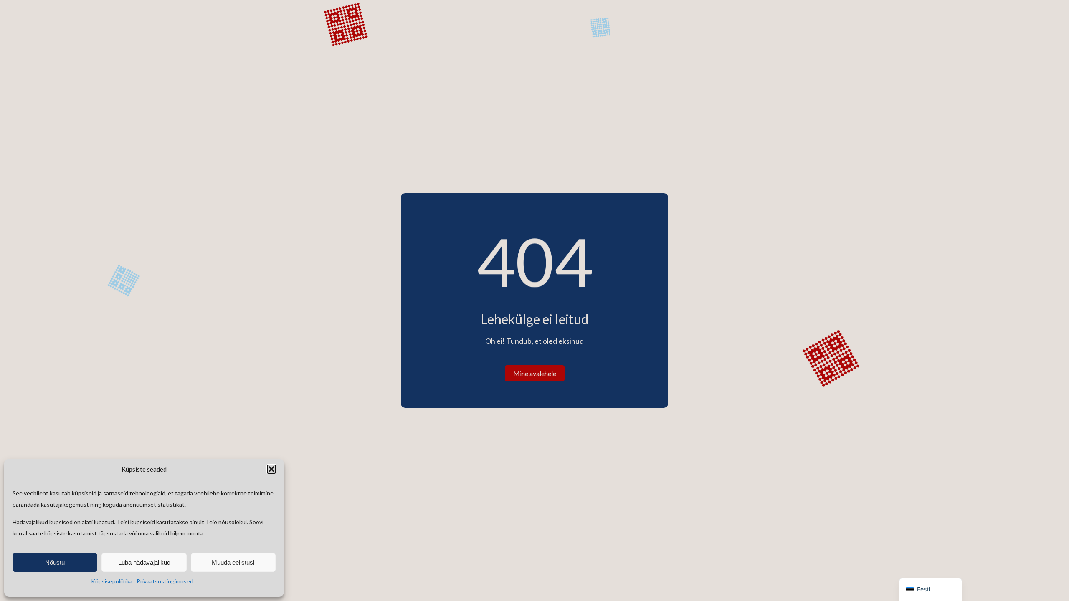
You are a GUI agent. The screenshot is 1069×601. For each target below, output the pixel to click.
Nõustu (55, 562)
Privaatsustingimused (165, 581)
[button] (271, 469)
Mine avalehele (534, 373)
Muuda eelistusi (233, 562)
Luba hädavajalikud (144, 562)
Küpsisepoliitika (111, 581)
